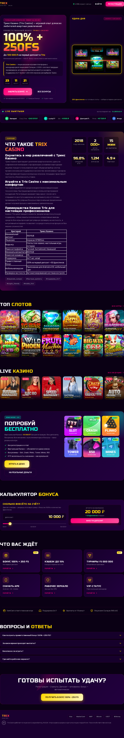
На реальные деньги (20, 472)
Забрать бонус (16, 91)
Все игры (117, 306)
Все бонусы (44, 91)
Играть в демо (17, 464)
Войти (98, 4)
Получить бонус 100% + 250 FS (62, 697)
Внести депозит (94, 520)
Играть (35, 731)
